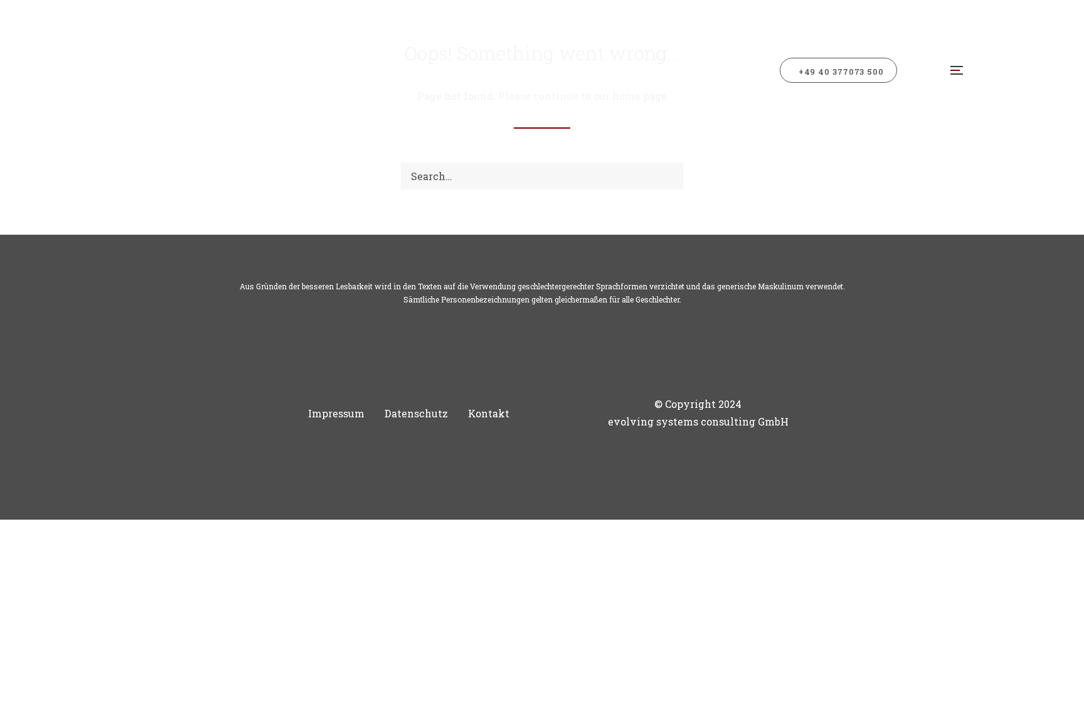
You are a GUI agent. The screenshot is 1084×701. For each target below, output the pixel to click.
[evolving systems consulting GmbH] (234, 70)
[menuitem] (843, 70)
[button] (955, 70)
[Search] (542, 176)
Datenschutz (416, 413)
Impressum (336, 413)
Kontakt (488, 413)
